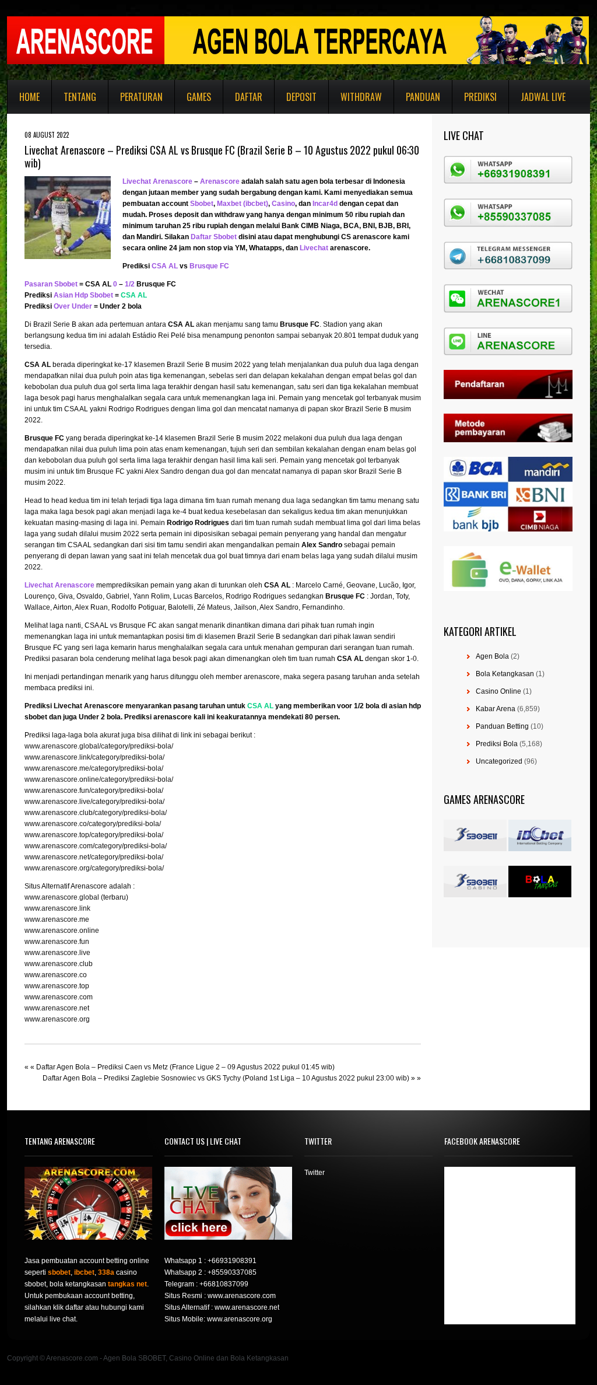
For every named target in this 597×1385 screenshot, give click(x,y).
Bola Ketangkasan (505, 674)
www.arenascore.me (56, 919)
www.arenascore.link (57, 908)
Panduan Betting (502, 726)
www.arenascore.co (55, 975)
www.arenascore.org (57, 1019)
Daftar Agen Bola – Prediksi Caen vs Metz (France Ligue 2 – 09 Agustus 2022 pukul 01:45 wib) (185, 1067)
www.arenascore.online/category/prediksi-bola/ (98, 779)
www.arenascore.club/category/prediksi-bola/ (95, 813)
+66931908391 (232, 1261)
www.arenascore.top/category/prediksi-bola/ (93, 835)
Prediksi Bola (497, 744)
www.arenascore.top (56, 986)
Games (199, 97)
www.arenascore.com (58, 997)
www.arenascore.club (58, 964)
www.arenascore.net (56, 1008)
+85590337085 (232, 1272)
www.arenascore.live (57, 953)
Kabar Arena (495, 709)
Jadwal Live (543, 97)
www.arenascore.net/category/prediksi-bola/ (93, 857)
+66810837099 (223, 1284)
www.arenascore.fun (56, 942)
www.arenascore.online (61, 930)
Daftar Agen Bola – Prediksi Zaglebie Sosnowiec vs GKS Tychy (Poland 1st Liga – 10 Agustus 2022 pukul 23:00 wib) (226, 1078)
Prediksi (480, 97)
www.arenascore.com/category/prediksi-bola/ (95, 846)
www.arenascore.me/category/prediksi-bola (92, 768)
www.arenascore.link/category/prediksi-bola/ (94, 757)
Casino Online (498, 691)
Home (29, 97)
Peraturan (141, 97)
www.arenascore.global (61, 897)
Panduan (423, 97)
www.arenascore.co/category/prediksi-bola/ (92, 824)
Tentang (80, 97)
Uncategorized (499, 761)
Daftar (248, 97)
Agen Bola (492, 656)
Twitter (314, 1173)
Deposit (301, 97)
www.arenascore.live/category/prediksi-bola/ (94, 802)
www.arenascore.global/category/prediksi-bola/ (98, 746)
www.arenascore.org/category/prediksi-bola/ (94, 868)
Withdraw (361, 97)
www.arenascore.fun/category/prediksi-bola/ (93, 790)
